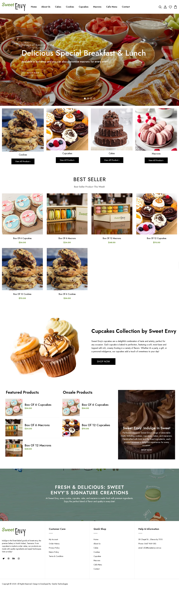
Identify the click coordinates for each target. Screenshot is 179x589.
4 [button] (94, 98)
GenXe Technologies (60, 584)
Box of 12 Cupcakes (156, 238)
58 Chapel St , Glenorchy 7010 (150, 539)
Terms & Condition (56, 556)
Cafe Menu (111, 6)
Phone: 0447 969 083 (147, 543)
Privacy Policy (54, 548)
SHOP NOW (33, 72)
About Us (45, 6)
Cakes (58, 6)
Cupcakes (83, 6)
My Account (53, 539)
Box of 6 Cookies (67, 294)
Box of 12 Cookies (22, 294)
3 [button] (91, 98)
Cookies (70, 6)
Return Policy (54, 552)
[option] (89, 60)
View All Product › (23, 161)
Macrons (97, 6)
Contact (126, 6)
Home (34, 6)
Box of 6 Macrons (67, 238)
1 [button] (84, 98)
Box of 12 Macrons (112, 238)
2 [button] (88, 98)
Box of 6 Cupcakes (22, 238)
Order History (54, 543)
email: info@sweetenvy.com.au (149, 548)
